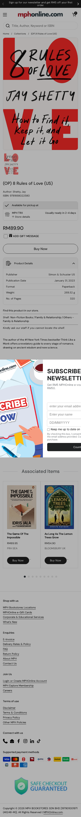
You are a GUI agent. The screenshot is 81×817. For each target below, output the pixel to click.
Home (6, 33)
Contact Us (10, 663)
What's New (10, 622)
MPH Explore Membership (18, 685)
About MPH (10, 658)
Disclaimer (9, 708)
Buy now (18, 560)
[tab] (21, 217)
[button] (74, 15)
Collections (20, 33)
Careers (7, 690)
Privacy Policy (11, 717)
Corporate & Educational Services (23, 617)
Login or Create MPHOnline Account (25, 681)
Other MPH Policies (14, 722)
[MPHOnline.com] (40, 15)
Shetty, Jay (19, 191)
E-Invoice (8, 639)
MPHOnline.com (53, 812)
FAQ (5, 649)
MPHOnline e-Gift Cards (17, 612)
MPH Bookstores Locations (19, 607)
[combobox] (40, 26)
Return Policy (11, 654)
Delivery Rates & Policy (17, 644)
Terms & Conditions (15, 712)
